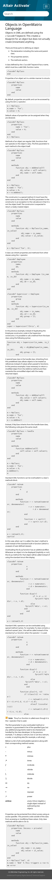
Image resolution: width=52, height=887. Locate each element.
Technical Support (39, 875)
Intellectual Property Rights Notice (19, 875)
